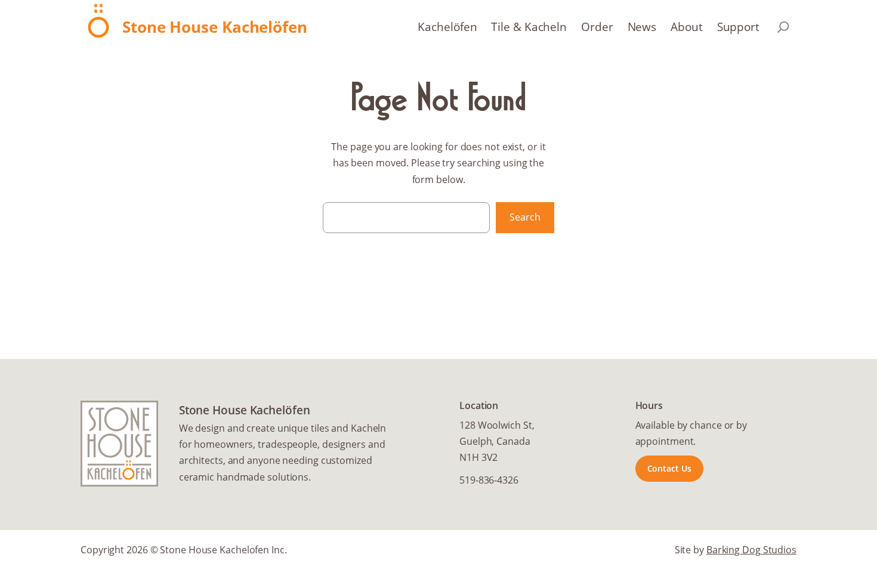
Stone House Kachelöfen (214, 27)
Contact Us (669, 468)
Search (524, 217)
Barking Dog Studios (751, 549)
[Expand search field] (783, 27)
